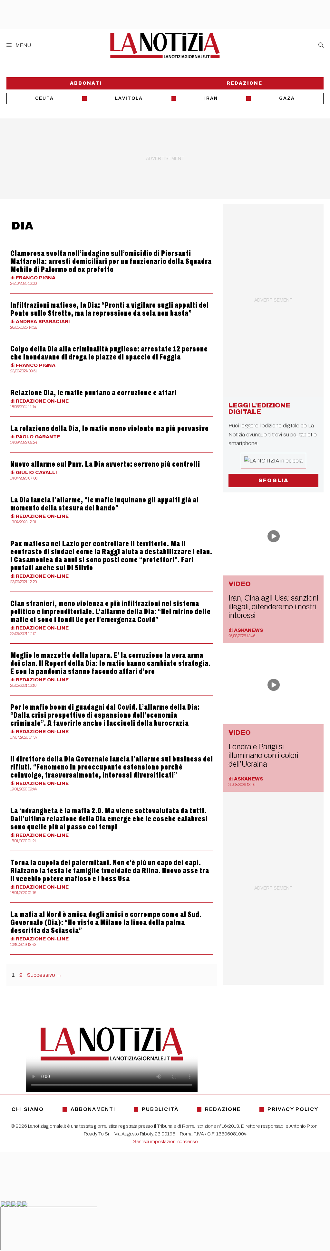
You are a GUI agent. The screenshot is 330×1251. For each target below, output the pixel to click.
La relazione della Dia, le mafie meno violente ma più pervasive (109, 428)
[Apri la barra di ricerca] (321, 45)
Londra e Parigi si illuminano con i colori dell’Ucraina (263, 755)
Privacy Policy (292, 1109)
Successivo (44, 975)
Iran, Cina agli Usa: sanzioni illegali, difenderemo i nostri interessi (273, 607)
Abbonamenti (93, 1109)
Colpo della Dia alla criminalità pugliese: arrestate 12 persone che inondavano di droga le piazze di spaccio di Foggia (109, 353)
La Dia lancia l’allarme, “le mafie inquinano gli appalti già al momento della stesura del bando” (104, 504)
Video (239, 583)
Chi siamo (28, 1109)
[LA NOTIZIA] (164, 45)
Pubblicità (160, 1109)
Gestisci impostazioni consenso (165, 1141)
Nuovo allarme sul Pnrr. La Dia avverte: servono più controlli (105, 464)
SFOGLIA (273, 480)
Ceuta (44, 98)
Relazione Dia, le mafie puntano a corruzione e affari (93, 392)
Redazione (244, 83)
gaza (287, 98)
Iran (211, 98)
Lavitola (129, 98)
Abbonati (86, 83)
